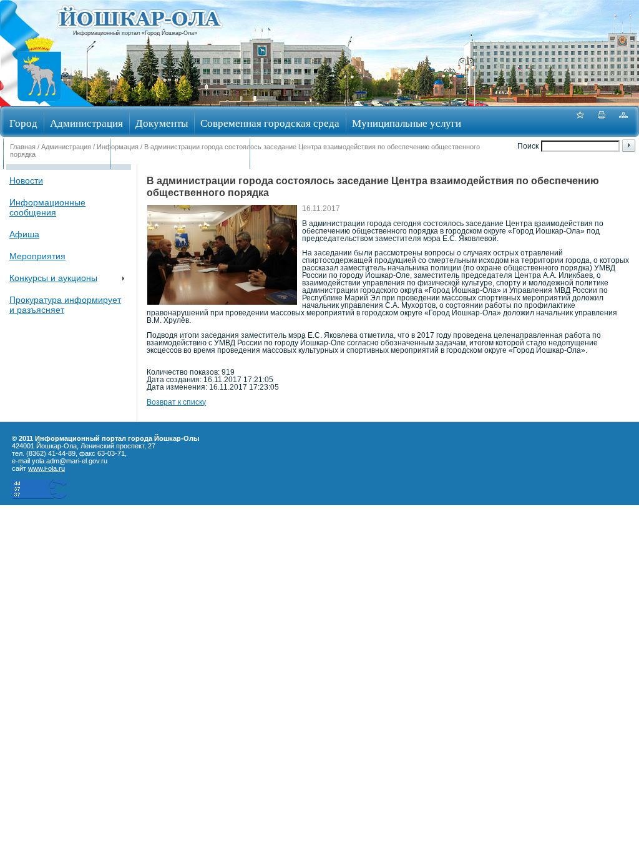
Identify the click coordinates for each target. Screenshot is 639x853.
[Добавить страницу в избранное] (579, 121)
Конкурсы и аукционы (53, 278)
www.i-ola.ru (46, 468)
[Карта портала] (623, 121)
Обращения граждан (56, 155)
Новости (26, 180)
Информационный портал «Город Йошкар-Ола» (135, 33)
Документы (161, 123)
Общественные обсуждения (179, 155)
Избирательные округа (308, 155)
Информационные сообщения (47, 207)
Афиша (24, 234)
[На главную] (39, 102)
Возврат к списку (176, 402)
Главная (23, 146)
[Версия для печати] (601, 121)
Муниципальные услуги (406, 123)
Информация (118, 146)
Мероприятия (37, 256)
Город (23, 123)
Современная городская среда (269, 123)
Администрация (86, 123)
